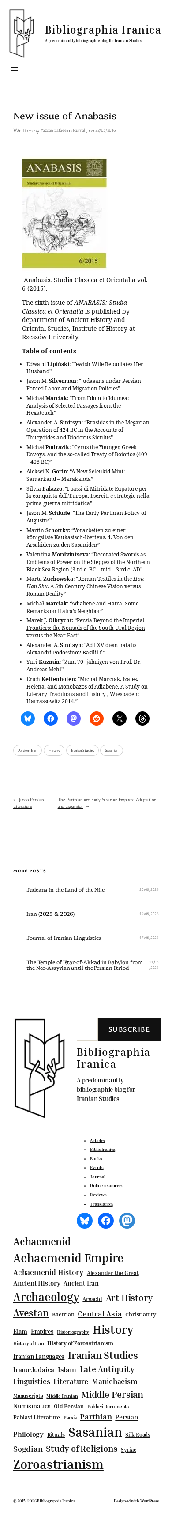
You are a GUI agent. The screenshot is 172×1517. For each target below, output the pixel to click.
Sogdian (27, 1448)
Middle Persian (112, 1394)
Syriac (128, 1449)
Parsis (70, 1417)
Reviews (98, 1194)
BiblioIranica (102, 1149)
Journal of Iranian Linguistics (63, 938)
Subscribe (129, 1029)
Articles (97, 1140)
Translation (101, 1204)
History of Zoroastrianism (80, 1343)
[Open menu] (14, 69)
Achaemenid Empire (68, 1258)
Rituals (56, 1434)
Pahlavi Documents (108, 1406)
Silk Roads (137, 1434)
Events (97, 1167)
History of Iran (28, 1343)
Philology (28, 1434)
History (54, 750)
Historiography (73, 1332)
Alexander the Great (113, 1272)
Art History (129, 1297)
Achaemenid (42, 1241)
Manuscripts (28, 1396)
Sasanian (111, 750)
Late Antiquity (107, 1369)
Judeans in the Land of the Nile (65, 890)
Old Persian (69, 1406)
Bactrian (63, 1314)
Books (96, 1158)
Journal (79, 130)
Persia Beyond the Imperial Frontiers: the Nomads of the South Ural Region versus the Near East (85, 628)
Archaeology (46, 1297)
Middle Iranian (62, 1396)
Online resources (106, 1185)
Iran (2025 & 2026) (50, 914)
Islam (67, 1369)
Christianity (140, 1314)
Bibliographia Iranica (103, 29)
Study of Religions (81, 1448)
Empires (42, 1331)
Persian (126, 1417)
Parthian (96, 1416)
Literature (70, 1381)
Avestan (31, 1313)
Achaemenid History (48, 1272)
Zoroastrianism (58, 1464)
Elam (20, 1331)
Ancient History (36, 1283)
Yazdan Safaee (54, 130)
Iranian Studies (82, 750)
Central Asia (100, 1313)
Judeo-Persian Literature (28, 803)
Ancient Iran (27, 750)
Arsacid (92, 1299)
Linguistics (31, 1381)
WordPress (149, 1500)
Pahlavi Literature (36, 1417)
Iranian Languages (38, 1356)
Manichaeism (115, 1381)
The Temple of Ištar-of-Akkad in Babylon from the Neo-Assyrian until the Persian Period (84, 965)
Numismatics (32, 1406)
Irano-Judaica (33, 1369)
